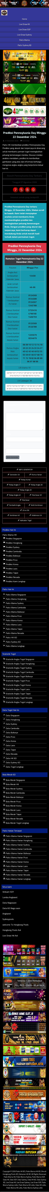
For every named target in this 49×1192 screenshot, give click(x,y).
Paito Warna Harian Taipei (16, 870)
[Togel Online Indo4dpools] (24, 1061)
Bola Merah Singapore (15, 780)
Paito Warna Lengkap (15, 646)
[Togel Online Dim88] (24, 66)
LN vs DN (25, 510)
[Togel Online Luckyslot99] (24, 1072)
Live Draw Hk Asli (10, 935)
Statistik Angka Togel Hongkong (20, 663)
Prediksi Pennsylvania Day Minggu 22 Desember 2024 (24, 135)
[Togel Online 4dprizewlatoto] (24, 1039)
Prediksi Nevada (12, 577)
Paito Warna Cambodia (15, 607)
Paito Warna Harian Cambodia (18, 849)
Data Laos (10, 745)
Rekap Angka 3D (37, 484)
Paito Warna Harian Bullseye (18, 853)
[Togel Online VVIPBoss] (24, 55)
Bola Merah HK (12, 784)
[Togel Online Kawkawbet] (24, 983)
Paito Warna (24, 40)
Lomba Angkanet (10, 897)
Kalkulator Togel (25, 520)
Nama (8, 434)
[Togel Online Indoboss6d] (24, 961)
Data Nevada (11, 753)
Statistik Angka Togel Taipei (18, 693)
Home (24, 19)
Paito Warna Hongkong (15, 599)
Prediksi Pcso (11, 559)
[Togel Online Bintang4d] (24, 1017)
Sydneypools (8, 919)
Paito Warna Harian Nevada (17, 874)
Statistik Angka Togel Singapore (19, 659)
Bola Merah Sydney (14, 788)
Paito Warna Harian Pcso (16, 857)
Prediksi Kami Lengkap (15, 581)
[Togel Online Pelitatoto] (24, 111)
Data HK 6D (11, 758)
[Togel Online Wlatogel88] (24, 1028)
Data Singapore (12, 715)
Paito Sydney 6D (24, 45)
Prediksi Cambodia (13, 551)
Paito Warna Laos (13, 624)
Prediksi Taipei (11, 572)
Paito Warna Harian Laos (16, 866)
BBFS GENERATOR (26, 469)
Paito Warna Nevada (14, 633)
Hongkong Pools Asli (11, 930)
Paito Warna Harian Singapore (18, 836)
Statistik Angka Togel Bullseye (19, 676)
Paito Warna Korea (13, 620)
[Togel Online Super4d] (24, 77)
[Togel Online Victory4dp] (24, 972)
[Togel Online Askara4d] (24, 1005)
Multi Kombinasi (37, 505)
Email (8, 445)
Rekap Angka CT (15, 484)
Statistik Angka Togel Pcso (17, 680)
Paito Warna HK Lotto (27, 1185)
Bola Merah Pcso (13, 801)
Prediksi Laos (11, 568)
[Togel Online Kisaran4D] (24, 89)
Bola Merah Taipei (13, 814)
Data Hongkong (12, 719)
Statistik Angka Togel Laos (17, 689)
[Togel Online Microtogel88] (24, 949)
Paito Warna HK (9, 534)
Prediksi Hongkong (13, 542)
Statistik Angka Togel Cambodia (19, 672)
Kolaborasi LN (36, 515)
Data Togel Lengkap (14, 766)
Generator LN (15, 474)
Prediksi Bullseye (12, 555)
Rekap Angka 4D (15, 495)
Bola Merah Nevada (14, 818)
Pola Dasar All (36, 495)
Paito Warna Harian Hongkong (19, 840)
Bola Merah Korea (13, 805)
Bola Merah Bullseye (14, 797)
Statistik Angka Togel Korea (18, 685)
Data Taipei (10, 749)
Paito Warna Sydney (14, 603)
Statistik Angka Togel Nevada (18, 697)
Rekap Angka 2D (26, 490)
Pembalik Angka (15, 505)
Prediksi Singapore (13, 538)
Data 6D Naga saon (11, 908)
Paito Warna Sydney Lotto (33, 1187)
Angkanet (6, 913)
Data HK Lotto (41, 1185)
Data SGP (13, 1179)
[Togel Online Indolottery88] (24, 1117)
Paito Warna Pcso (13, 616)
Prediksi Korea (11, 564)
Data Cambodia (12, 728)
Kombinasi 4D (14, 515)
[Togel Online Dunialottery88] (24, 1095)
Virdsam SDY (8, 891)
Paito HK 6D (11, 637)
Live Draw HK (24, 24)
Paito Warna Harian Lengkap (18, 878)
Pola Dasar (26, 500)
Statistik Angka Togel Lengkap (19, 702)
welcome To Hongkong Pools (15, 924)
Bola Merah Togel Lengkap (17, 823)
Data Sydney (11, 724)
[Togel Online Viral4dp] (24, 122)
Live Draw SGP (24, 29)
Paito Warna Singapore (15, 594)
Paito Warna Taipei (13, 629)
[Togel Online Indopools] (24, 1139)
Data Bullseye (11, 732)
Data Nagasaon (9, 902)
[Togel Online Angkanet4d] (24, 1128)
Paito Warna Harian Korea (17, 861)
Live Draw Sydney (24, 34)
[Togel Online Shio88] (24, 1151)
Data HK (6, 1179)
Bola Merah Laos (13, 810)
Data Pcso (10, 736)
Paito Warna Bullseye (15, 611)
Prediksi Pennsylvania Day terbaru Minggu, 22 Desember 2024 (21, 208)
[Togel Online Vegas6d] (24, 994)
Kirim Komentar (12, 457)
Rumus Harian (36, 474)
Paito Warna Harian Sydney (17, 844)
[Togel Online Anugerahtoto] (24, 1106)
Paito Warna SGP (38, 1177)
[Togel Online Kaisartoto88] (24, 1050)
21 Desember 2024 (11, 140)
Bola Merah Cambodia (15, 792)
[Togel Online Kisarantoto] (24, 100)
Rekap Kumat (25, 479)
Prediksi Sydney (12, 547)
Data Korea (10, 741)
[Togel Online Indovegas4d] (24, 1162)
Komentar (25, 140)
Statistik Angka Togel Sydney (18, 667)
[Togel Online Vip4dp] (24, 1084)
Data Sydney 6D (12, 762)
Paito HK (6, 144)
